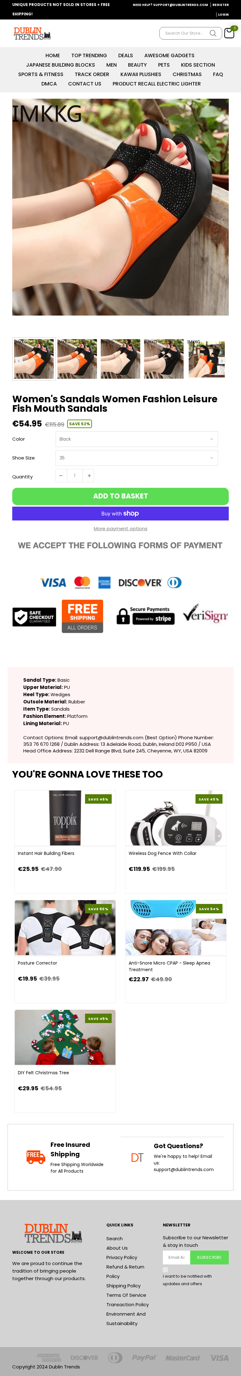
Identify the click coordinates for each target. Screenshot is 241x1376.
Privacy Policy (121, 1257)
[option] (120, 207)
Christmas (187, 74)
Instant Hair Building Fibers (46, 853)
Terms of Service (126, 1295)
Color (18, 439)
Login (223, 14)
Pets (164, 65)
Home (53, 55)
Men (111, 65)
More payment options (120, 528)
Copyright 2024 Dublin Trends (46, 1366)
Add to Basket (120, 496)
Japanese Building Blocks (60, 65)
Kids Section (198, 65)
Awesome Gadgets (169, 55)
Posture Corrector (37, 963)
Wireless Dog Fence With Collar (162, 853)
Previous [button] (19, 360)
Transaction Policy (127, 1304)
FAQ (218, 74)
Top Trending (89, 55)
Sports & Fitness (40, 74)
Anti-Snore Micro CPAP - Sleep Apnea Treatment (169, 966)
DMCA (49, 83)
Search (114, 1238)
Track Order (92, 74)
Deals (125, 55)
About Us (117, 1248)
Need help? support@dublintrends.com (170, 5)
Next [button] (222, 360)
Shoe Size (23, 457)
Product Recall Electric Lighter (157, 83)
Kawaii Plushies (140, 74)
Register (220, 5)
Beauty (137, 65)
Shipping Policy (123, 1285)
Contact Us (84, 83)
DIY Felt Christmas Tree (43, 1073)
